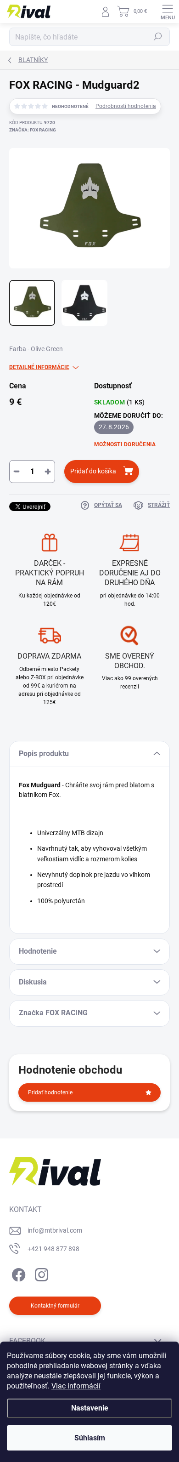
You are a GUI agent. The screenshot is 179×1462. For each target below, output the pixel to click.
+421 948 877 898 (53, 1248)
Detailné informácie (39, 367)
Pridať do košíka (93, 471)
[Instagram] (40, 1273)
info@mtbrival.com (55, 1230)
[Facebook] (17, 1273)
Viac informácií (76, 1386)
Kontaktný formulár (55, 1306)
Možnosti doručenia (125, 444)
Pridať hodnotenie (50, 1092)
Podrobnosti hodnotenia (125, 106)
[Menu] (167, 11)
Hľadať (158, 37)
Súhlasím (89, 1438)
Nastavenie (89, 1408)
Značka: (32, 129)
